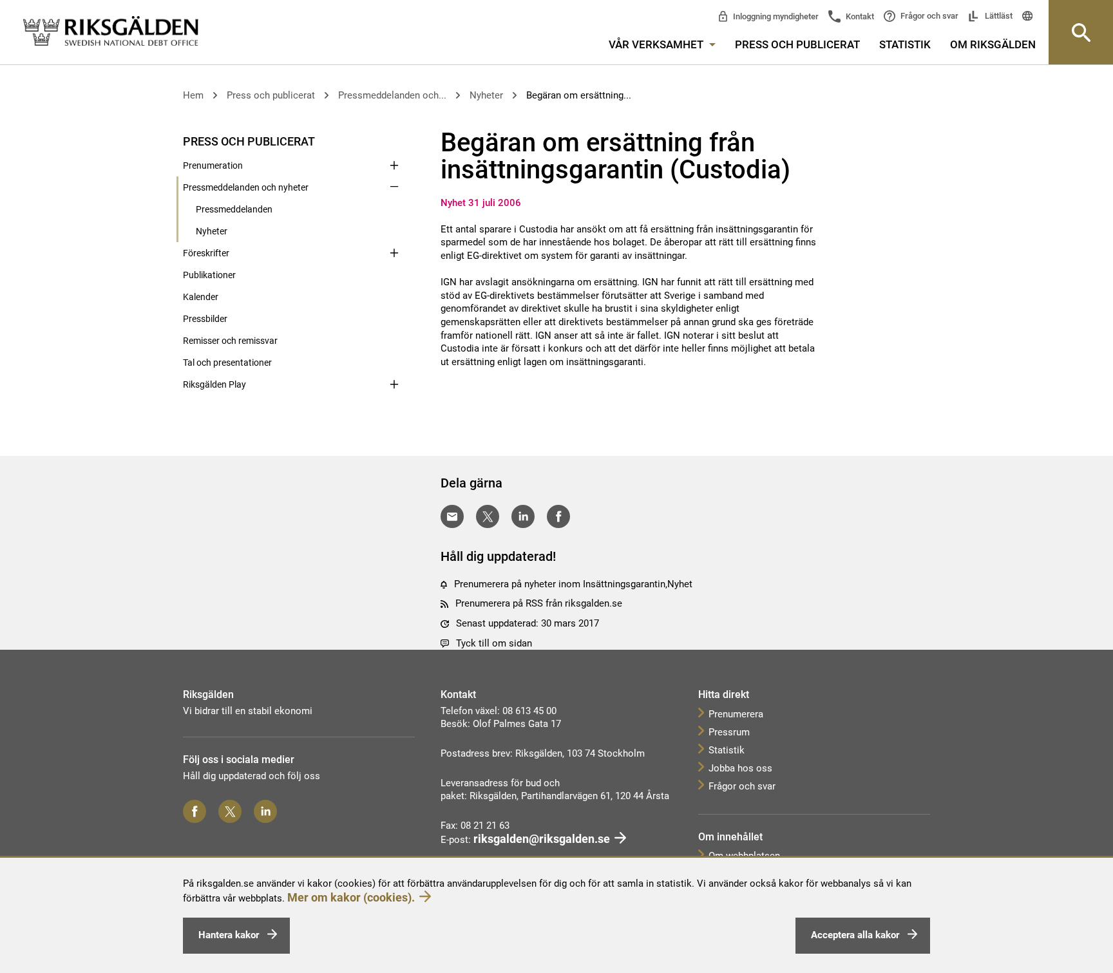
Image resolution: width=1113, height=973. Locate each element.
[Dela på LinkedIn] (523, 516)
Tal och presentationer (227, 362)
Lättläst (998, 16)
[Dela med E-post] (452, 516)
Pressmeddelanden (234, 209)
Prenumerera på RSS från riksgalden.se (538, 603)
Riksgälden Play (214, 384)
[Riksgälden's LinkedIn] (265, 811)
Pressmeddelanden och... (392, 95)
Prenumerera (736, 714)
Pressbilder (205, 319)
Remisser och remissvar (230, 340)
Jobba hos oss (740, 768)
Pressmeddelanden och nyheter (246, 187)
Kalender (200, 297)
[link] (110, 31)
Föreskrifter (206, 253)
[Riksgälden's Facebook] (194, 811)
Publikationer (209, 275)
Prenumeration (213, 165)
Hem (193, 95)
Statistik (905, 44)
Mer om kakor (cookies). (351, 897)
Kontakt (859, 16)
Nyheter (486, 95)
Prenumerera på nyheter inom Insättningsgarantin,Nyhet (573, 584)
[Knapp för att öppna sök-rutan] (1081, 32)
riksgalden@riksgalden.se (541, 838)
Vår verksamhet (657, 44)
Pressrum (729, 732)
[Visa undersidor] (394, 140)
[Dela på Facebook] (558, 516)
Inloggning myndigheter (775, 16)
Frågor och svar (928, 16)
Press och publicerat (797, 44)
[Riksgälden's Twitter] (230, 811)
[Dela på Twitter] (487, 516)
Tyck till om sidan (494, 643)
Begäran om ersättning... (578, 95)
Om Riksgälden (993, 44)
